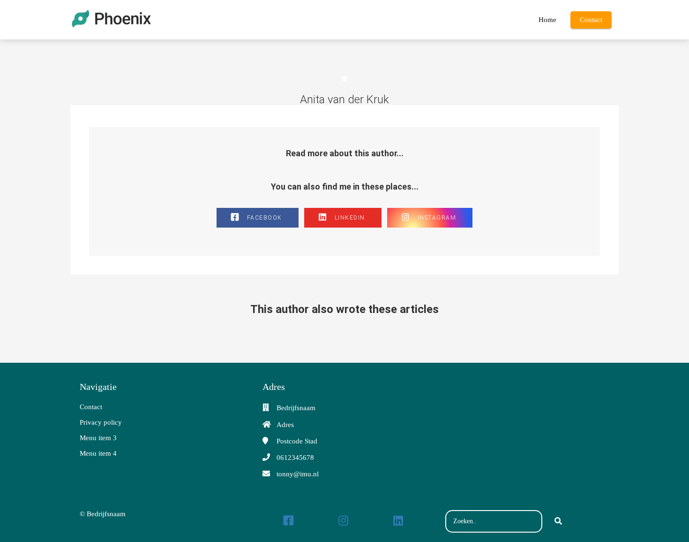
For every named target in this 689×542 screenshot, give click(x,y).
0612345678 (295, 457)
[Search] (558, 521)
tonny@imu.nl (298, 474)
